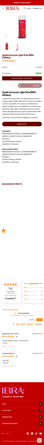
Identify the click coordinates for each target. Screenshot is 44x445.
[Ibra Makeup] (12, 8)
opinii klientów (10, 292)
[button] (3, 8)
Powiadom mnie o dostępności (22, 78)
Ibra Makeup (10, 441)
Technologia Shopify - (21, 441)
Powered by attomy (32, 441)
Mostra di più (22, 124)
